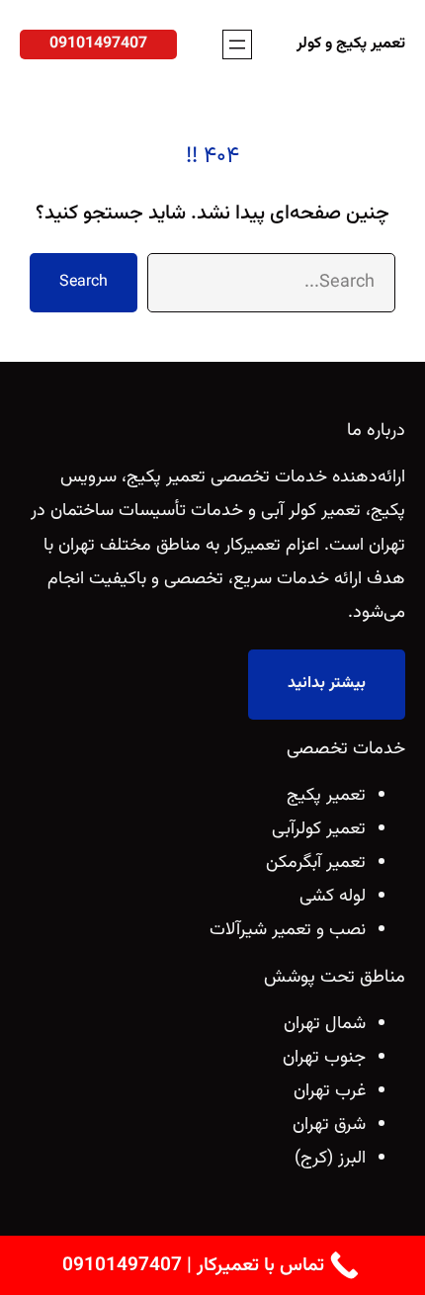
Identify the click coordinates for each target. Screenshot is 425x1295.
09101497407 (98, 44)
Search (83, 282)
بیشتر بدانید (327, 683)
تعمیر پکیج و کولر (351, 44)
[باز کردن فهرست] (237, 44)
